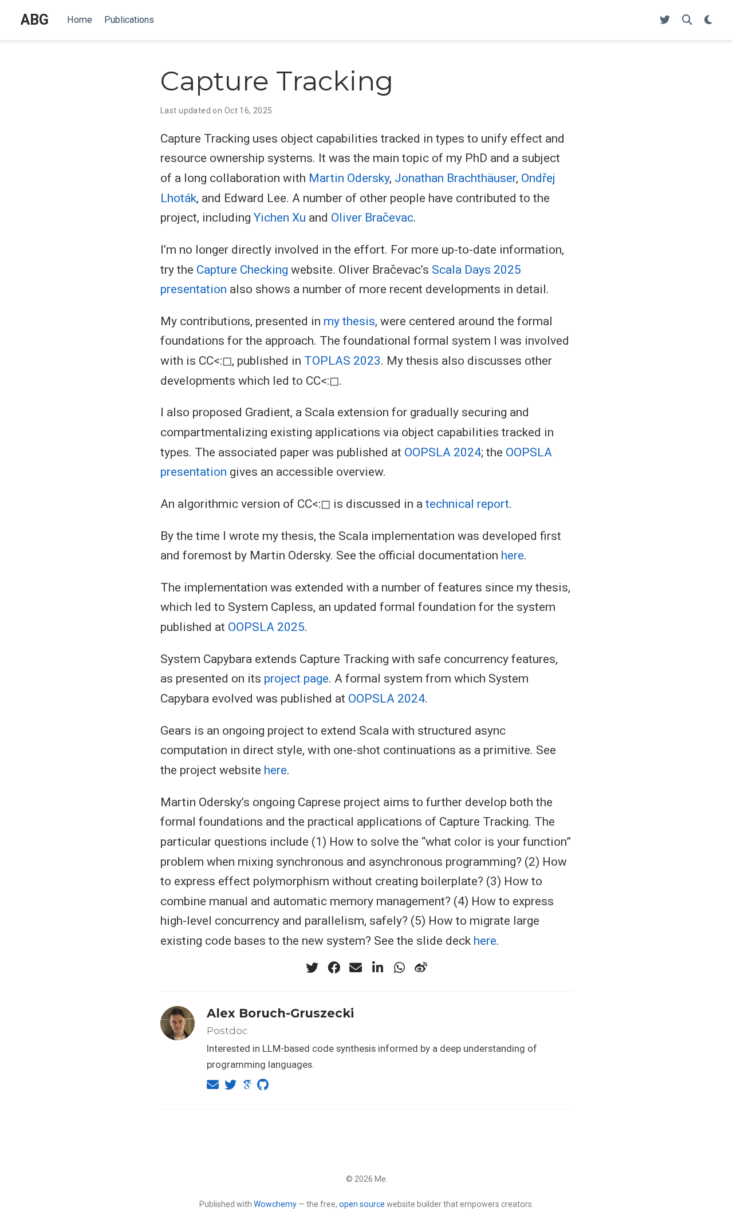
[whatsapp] (399, 967)
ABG (35, 19)
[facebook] (333, 967)
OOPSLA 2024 (442, 452)
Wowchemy (275, 1204)
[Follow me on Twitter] (665, 20)
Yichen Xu (280, 217)
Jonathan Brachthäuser (455, 178)
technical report (467, 504)
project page (296, 678)
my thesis (349, 321)
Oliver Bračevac (372, 217)
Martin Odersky (349, 178)
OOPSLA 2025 (266, 627)
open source (362, 1204)
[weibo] (420, 967)
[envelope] (355, 967)
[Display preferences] (708, 20)
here (512, 555)
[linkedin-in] (377, 967)
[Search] (687, 20)
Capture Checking (242, 270)
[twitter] (312, 967)
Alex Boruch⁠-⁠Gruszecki (280, 1013)
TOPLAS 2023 (342, 361)
